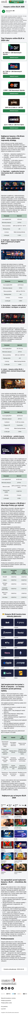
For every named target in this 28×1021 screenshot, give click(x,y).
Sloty (23, 805)
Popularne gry (3, 805)
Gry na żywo (10, 805)
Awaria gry (16, 805)
